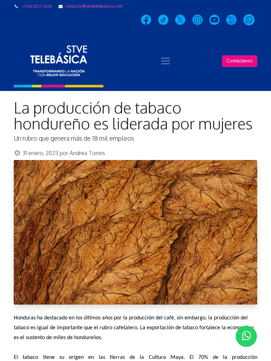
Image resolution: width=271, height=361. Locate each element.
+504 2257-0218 (37, 6)
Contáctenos (240, 61)
